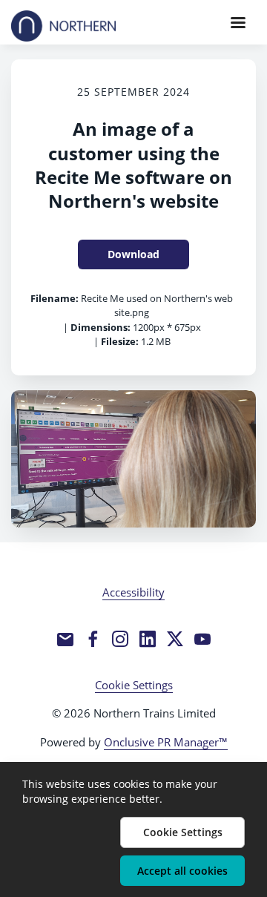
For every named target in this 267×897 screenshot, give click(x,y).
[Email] (65, 639)
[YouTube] (202, 639)
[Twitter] (175, 639)
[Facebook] (93, 639)
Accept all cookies (182, 871)
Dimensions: (100, 327)
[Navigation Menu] (238, 22)
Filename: (54, 298)
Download (133, 254)
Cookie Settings (134, 684)
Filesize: (120, 341)
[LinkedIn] (147, 639)
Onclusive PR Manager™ (166, 742)
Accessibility (133, 592)
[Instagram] (120, 639)
